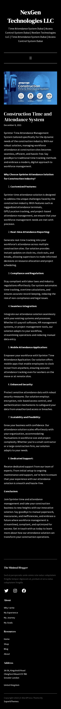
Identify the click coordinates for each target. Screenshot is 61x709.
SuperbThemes (11, 701)
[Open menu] (31, 58)
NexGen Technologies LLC (30, 16)
